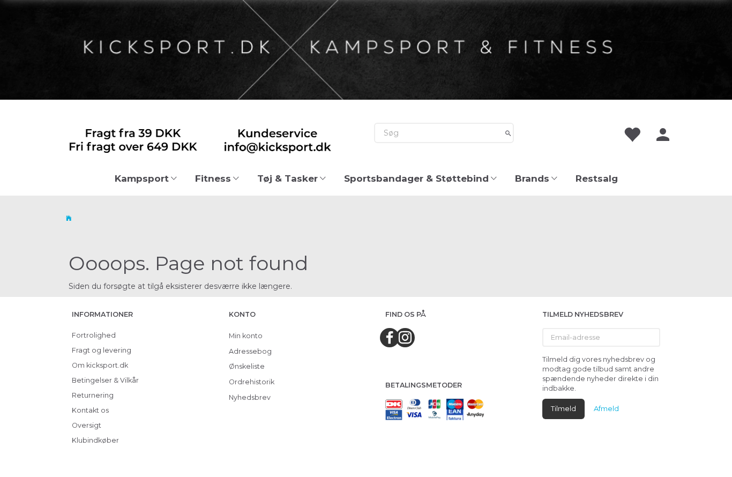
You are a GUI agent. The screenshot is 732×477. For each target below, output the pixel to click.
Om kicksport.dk (100, 365)
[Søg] (508, 133)
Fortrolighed (94, 335)
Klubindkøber (95, 440)
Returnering (93, 395)
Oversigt (86, 425)
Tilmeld (563, 408)
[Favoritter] (631, 133)
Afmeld (606, 408)
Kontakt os (90, 410)
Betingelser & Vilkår (105, 380)
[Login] (662, 133)
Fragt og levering (101, 350)
